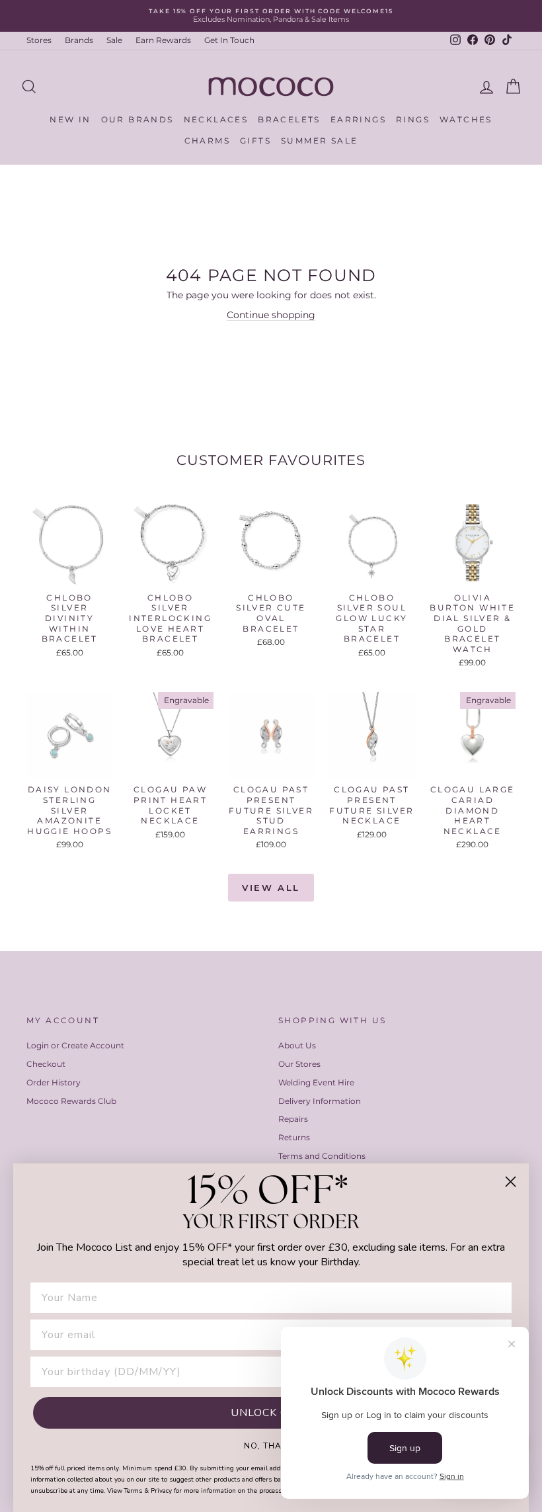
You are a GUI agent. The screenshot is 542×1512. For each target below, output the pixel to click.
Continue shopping (271, 315)
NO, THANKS (271, 1445)
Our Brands (137, 119)
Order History (53, 1082)
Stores (39, 40)
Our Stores (299, 1064)
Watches (466, 119)
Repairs (293, 1119)
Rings (413, 119)
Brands (79, 40)
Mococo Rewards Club (71, 1101)
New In (70, 119)
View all (271, 887)
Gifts (255, 141)
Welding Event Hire (316, 1082)
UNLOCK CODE (271, 1413)
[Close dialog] (510, 1181)
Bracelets (289, 119)
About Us (297, 1045)
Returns (294, 1137)
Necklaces (216, 119)
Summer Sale (319, 141)
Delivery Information (319, 1101)
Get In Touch (229, 40)
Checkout (45, 1064)
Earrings (358, 119)
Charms (207, 141)
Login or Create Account (75, 1045)
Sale (114, 40)
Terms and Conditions (322, 1156)
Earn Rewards (163, 40)
